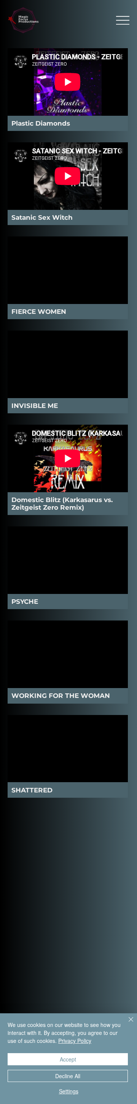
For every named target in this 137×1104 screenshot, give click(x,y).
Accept (68, 1059)
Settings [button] (68, 1091)
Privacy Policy (74, 1040)
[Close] (126, 1024)
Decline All (67, 1076)
